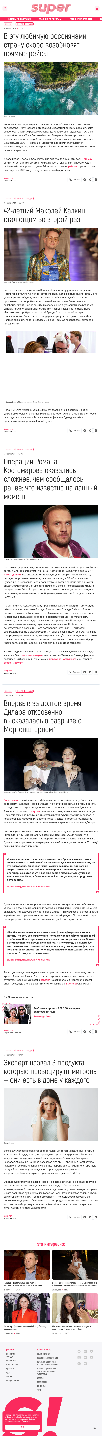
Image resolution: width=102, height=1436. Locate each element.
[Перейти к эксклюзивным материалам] (51, 19)
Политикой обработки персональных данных (21, 1418)
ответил (45, 980)
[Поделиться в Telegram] (90, 179)
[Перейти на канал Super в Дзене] (85, 1357)
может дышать (13, 574)
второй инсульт (13, 662)
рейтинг (73, 166)
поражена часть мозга (62, 659)
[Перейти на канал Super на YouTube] (91, 1357)
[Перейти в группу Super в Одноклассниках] (79, 1357)
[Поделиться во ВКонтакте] (84, 179)
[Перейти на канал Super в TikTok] (79, 1363)
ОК (22, 1427)
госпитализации (32, 655)
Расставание (11, 800)
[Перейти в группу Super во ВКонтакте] (85, 1351)
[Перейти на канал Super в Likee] (85, 1363)
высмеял (71, 983)
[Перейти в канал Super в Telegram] (91, 1351)
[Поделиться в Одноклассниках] (95, 179)
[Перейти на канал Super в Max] (79, 1351)
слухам (35, 811)
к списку (87, 159)
